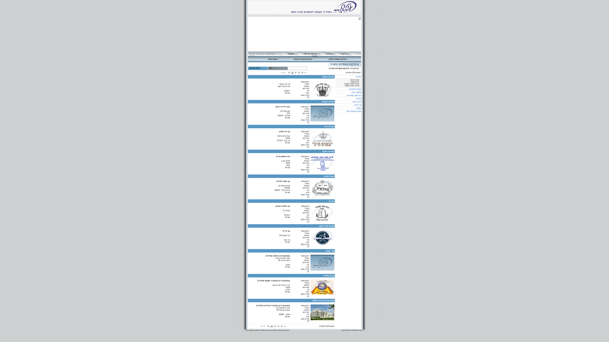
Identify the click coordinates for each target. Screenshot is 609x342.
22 (299, 72)
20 (292, 72)
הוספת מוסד (273, 59)
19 (289, 72)
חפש (271, 68)
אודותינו (329, 54)
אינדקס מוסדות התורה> (339, 68)
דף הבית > (354, 68)
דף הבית (344, 54)
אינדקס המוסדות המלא (338, 59)
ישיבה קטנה (355, 82)
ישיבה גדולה (354, 80)
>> (305, 72)
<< (282, 72)
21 (295, 72)
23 (302, 72)
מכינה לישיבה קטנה (352, 86)
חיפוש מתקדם (254, 68)
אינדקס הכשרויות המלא (303, 59)
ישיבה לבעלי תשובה (351, 84)
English (291, 54)
